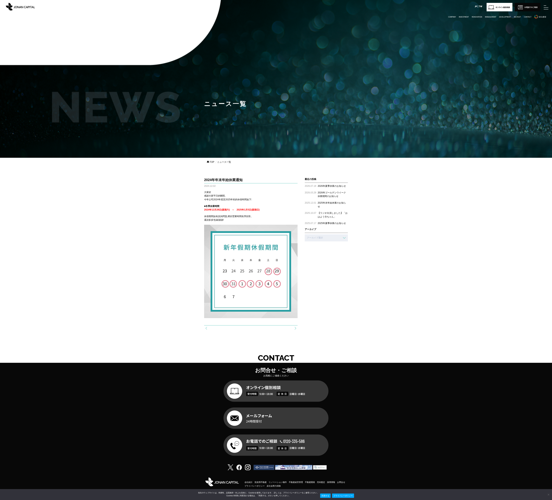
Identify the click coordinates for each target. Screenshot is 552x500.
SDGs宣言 (542, 17)
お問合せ (341, 482)
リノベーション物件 (278, 482)
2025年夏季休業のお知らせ (332, 223)
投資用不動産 (261, 482)
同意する (325, 496)
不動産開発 (310, 482)
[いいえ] (548, 494)
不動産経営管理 (296, 482)
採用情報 (331, 482)
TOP (211, 162)
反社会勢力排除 (274, 486)
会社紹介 (249, 482)
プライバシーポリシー (255, 486)
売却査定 (321, 482)
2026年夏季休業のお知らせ (332, 186)
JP (476, 6)
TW (480, 6)
